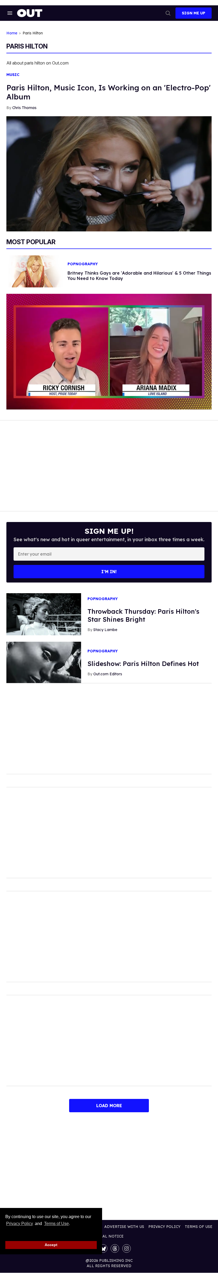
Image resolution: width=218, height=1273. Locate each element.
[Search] (168, 13)
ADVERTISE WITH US (124, 1226)
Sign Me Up (193, 13)
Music (12, 75)
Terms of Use (56, 1223)
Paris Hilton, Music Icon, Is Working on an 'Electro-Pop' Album (108, 92)
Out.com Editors (107, 674)
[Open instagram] (126, 1248)
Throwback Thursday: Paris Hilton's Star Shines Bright (143, 615)
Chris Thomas (24, 108)
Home (11, 33)
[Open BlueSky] (103, 1248)
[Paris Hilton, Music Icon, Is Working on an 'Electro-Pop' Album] (109, 173)
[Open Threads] (115, 1248)
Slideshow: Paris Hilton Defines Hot (143, 664)
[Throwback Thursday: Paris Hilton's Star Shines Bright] (43, 614)
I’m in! (109, 571)
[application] (109, 351)
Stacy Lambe (105, 630)
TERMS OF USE (198, 1226)
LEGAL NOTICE (109, 1236)
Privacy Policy (19, 1223)
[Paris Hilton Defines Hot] (43, 662)
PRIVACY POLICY (164, 1226)
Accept (51, 1245)
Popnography (83, 264)
